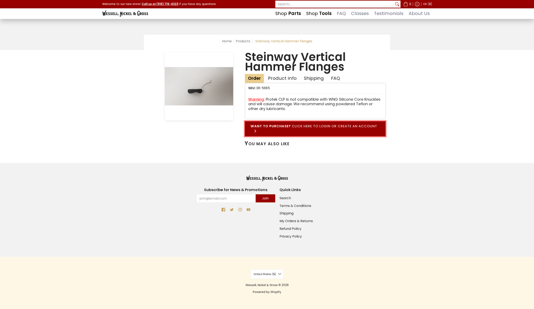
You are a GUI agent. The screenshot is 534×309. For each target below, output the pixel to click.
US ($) (427, 4)
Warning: (256, 99)
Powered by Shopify (267, 292)
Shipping (286, 213)
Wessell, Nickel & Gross (262, 285)
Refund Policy (290, 228)
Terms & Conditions (295, 205)
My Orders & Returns (296, 221)
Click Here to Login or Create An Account (314, 128)
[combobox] (334, 4)
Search (285, 198)
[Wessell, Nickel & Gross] (125, 13)
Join (265, 198)
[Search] (397, 4)
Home (227, 41)
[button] (407, 4)
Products (243, 41)
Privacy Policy (291, 236)
